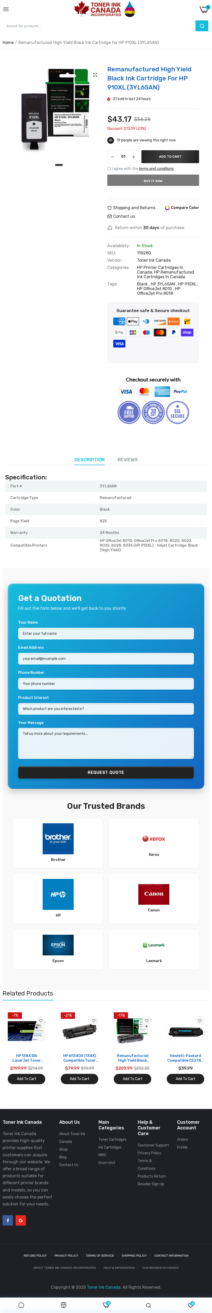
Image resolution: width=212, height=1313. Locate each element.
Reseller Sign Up (151, 1184)
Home (8, 42)
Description (89, 460)
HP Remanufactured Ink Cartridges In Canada (165, 274)
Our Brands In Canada (160, 1268)
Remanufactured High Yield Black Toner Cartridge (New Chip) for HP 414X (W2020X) (133, 1058)
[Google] (21, 1220)
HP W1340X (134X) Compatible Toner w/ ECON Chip (79, 1058)
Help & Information (119, 1268)
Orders (182, 1139)
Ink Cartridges (110, 1147)
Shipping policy (134, 1255)
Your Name (28, 622)
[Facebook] (8, 1220)
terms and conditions (156, 169)
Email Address (31, 647)
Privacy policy (66, 1255)
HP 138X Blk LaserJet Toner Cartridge (26, 1058)
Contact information (171, 1255)
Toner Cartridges (112, 1139)
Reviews (128, 460)
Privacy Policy (149, 1153)
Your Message (30, 723)
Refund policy (35, 1255)
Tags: (112, 284)
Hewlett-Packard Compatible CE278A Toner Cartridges (185, 1058)
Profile (182, 1147)
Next (196, 1048)
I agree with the (143, 169)
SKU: (111, 253)
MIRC (103, 1155)
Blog (62, 1157)
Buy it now (153, 181)
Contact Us (68, 1165)
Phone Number (31, 672)
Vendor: (114, 260)
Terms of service (100, 1255)
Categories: (118, 267)
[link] (40, 1020)
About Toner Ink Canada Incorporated (64, 1268)
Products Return (152, 1176)
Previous (15, 1048)
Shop (63, 1149)
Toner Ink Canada (154, 260)
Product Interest (33, 698)
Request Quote (106, 772)
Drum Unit (107, 1163)
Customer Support (153, 1145)
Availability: (118, 246)
